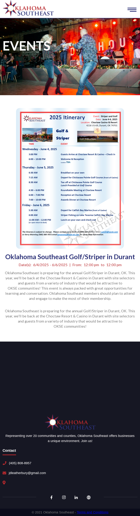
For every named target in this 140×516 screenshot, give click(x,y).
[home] (28, 8)
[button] (132, 10)
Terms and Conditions (92, 512)
